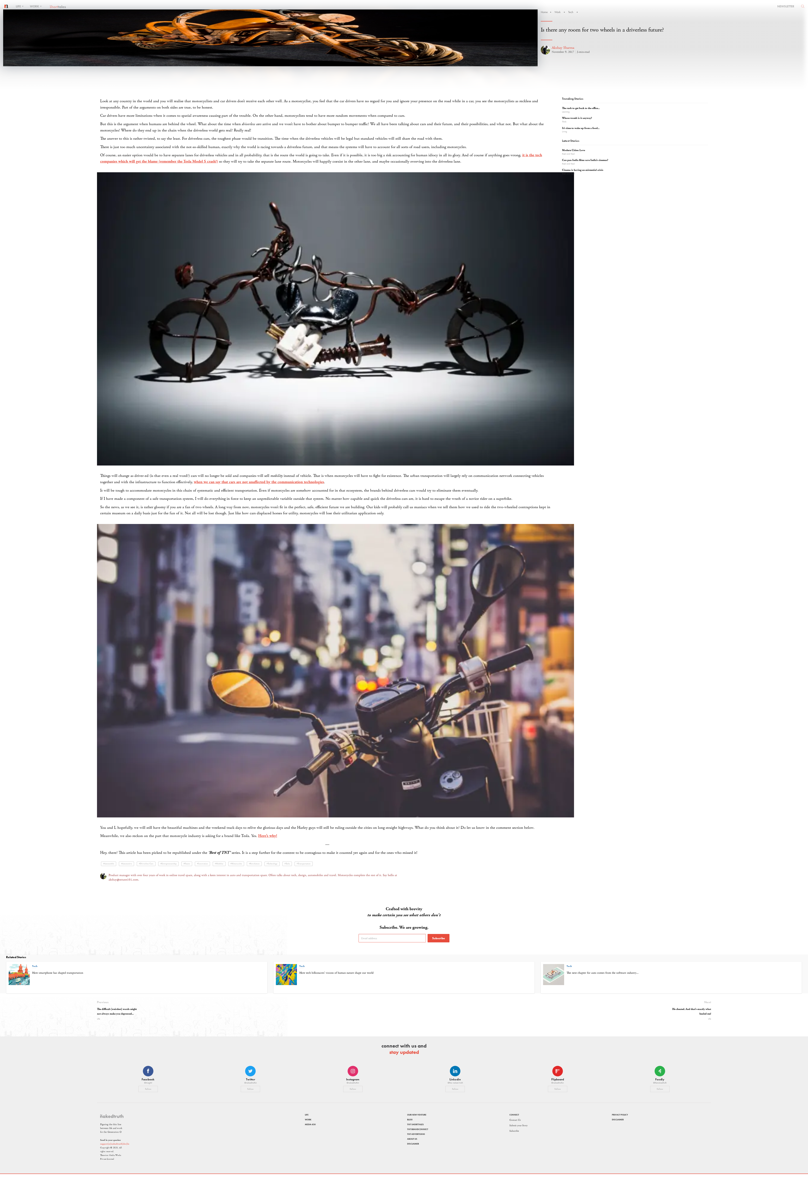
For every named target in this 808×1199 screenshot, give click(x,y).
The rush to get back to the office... (581, 108)
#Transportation (304, 863)
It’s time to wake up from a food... (580, 128)
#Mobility (219, 863)
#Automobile (108, 863)
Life (18, 6)
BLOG (410, 1119)
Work (35, 6)
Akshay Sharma (563, 47)
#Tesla (287, 863)
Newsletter (785, 6)
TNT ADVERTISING (416, 1134)
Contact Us (515, 1120)
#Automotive (126, 863)
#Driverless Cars (146, 863)
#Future (186, 863)
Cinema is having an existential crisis (582, 170)
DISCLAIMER (413, 1143)
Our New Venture (416, 1114)
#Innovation (202, 863)
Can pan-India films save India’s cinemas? (585, 160)
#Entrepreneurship (168, 863)
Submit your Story (518, 1125)
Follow (148, 1089)
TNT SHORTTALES (415, 1124)
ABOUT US (412, 1139)
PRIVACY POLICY (620, 1114)
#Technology (272, 863)
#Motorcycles (236, 863)
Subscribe (438, 938)
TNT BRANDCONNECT (417, 1129)
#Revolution (254, 863)
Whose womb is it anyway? (577, 118)
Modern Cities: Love (573, 150)
